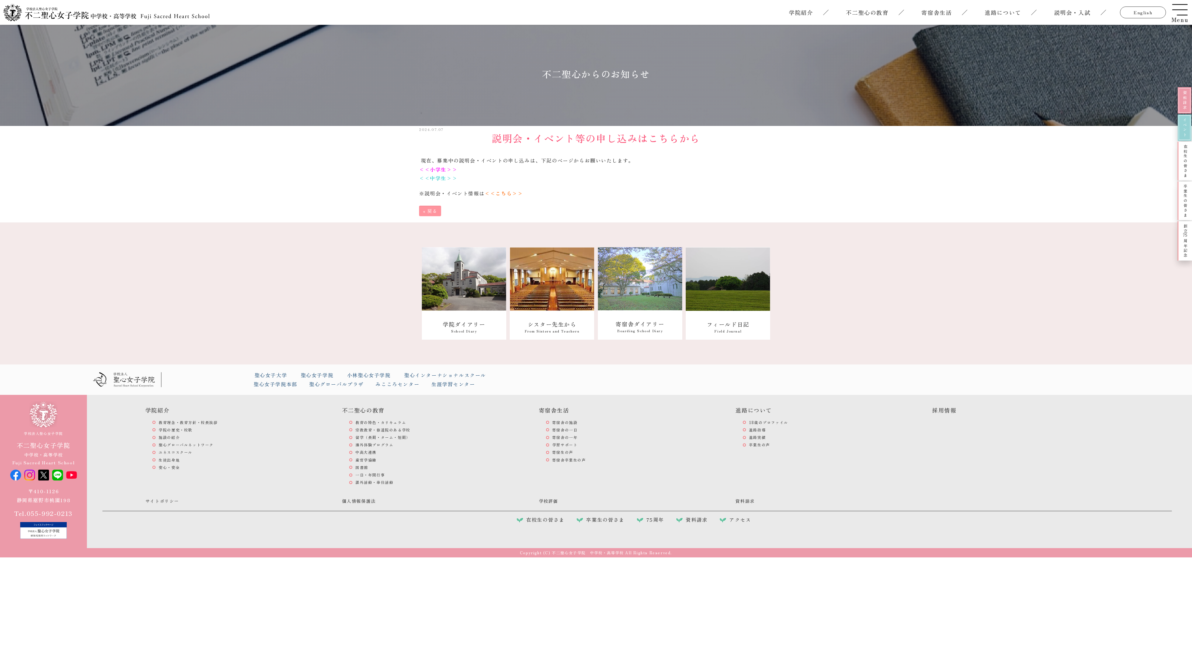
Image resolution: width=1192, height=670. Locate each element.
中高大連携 (366, 452)
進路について (1003, 12)
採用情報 (944, 410)
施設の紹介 (169, 437)
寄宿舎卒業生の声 (569, 459)
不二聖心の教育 (867, 12)
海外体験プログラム (374, 444)
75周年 (655, 519)
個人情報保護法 (359, 501)
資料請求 (1184, 100)
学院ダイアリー (464, 326)
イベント (1184, 127)
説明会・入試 (1072, 12)
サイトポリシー (162, 501)
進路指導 (757, 429)
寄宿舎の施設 (565, 422)
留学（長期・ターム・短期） (382, 437)
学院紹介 (801, 12)
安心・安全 (169, 467)
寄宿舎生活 (936, 12)
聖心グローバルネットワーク (186, 444)
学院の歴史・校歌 (175, 429)
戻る (430, 211)
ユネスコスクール (175, 452)
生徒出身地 (169, 459)
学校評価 (548, 501)
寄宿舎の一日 (565, 429)
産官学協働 (366, 459)
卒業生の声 (759, 444)
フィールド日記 (728, 326)
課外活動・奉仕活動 (374, 482)
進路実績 (757, 437)
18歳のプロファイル (768, 422)
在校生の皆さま (1185, 161)
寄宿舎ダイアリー (640, 326)
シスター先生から (552, 326)
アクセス (740, 519)
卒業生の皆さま (1185, 201)
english (1143, 12)
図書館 (361, 467)
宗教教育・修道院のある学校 (382, 429)
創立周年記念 (1185, 241)
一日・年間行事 (370, 474)
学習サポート (565, 444)
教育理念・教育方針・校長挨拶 (188, 422)
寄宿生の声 (562, 452)
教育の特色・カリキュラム (380, 422)
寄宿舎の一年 (565, 437)
